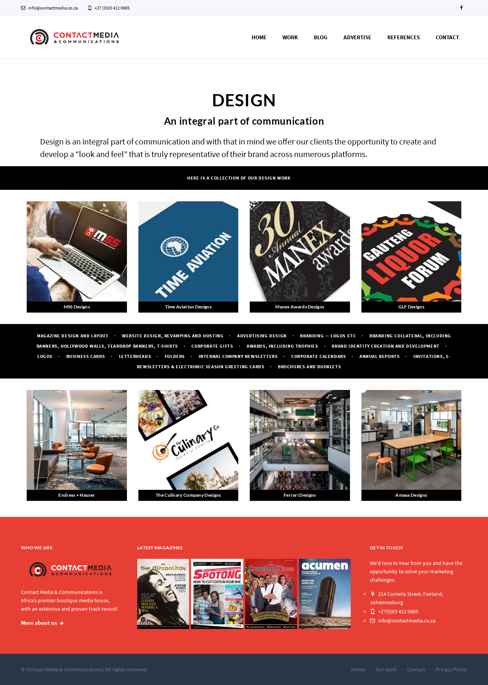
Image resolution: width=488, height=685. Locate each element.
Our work (386, 669)
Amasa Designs (411, 495)
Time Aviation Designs (188, 307)
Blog (320, 37)
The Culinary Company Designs (188, 495)
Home (259, 37)
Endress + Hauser (76, 495)
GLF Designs (411, 307)
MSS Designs (77, 307)
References (403, 37)
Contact (447, 37)
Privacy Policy (451, 669)
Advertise (357, 37)
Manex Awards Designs (299, 307)
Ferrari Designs (300, 495)
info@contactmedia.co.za (52, 8)
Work (290, 37)
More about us (39, 622)
